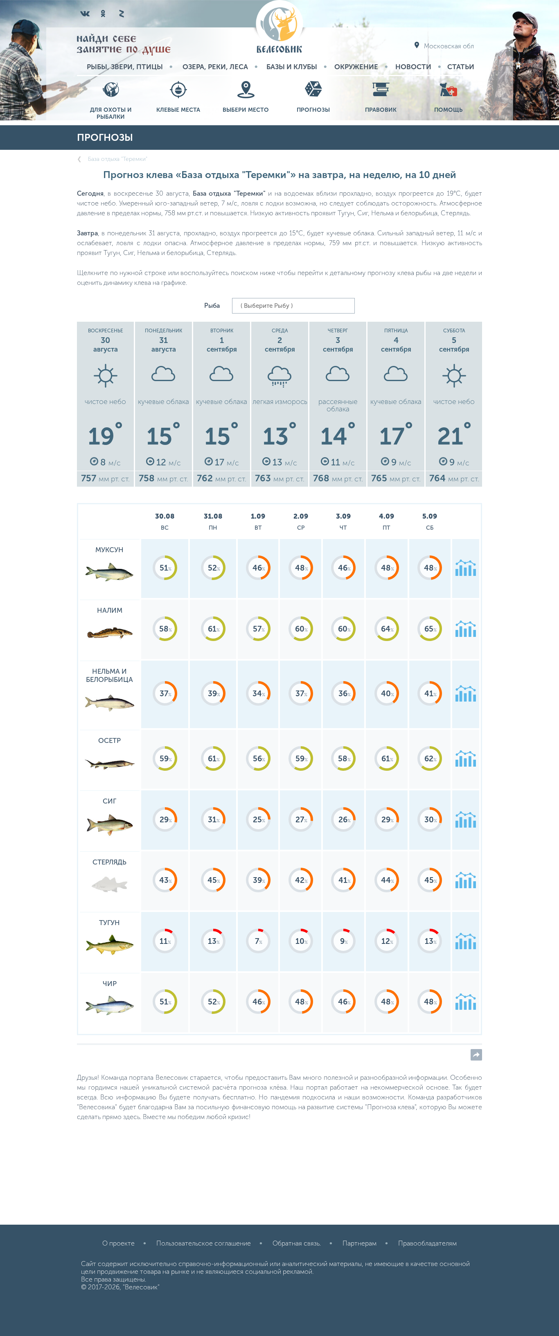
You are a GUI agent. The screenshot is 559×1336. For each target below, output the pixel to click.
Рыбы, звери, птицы (125, 67)
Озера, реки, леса (215, 67)
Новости (413, 67)
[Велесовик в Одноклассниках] (103, 13)
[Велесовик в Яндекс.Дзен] (121, 13)
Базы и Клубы (291, 67)
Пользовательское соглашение (203, 1243)
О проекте (118, 1243)
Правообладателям (427, 1243)
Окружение (356, 67)
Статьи (460, 67)
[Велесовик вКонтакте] (85, 13)
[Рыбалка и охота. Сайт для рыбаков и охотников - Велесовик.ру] (279, 27)
